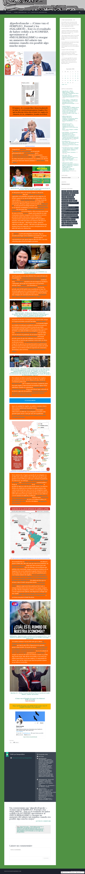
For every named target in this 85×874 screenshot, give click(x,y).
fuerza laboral (48, 765)
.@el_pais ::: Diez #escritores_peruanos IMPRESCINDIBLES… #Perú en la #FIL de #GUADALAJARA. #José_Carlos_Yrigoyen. (70, 157)
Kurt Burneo (46, 769)
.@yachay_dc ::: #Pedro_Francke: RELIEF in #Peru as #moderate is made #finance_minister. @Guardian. (30, 693)
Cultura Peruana (70, 196)
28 (67, 82)
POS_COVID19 (68, 223)
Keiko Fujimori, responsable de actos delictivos (69, 210)
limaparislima (42, 5)
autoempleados (42, 759)
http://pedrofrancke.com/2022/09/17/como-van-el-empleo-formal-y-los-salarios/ (30, 706)
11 (77, 76)
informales (41, 768)
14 (67, 78)
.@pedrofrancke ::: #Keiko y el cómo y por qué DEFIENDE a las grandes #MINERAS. (30, 272)
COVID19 (64, 196)
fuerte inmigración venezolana (43, 765)
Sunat (52, 776)
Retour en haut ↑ (76, 871)
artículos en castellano (66, 194)
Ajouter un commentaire (43, 821)
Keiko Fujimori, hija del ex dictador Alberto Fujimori (68, 207)
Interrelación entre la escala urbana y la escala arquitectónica (69, 203)
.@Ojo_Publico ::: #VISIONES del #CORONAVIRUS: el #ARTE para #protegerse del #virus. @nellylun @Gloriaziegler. (70, 101)
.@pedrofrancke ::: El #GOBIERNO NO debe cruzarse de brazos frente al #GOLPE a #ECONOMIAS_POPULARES (30, 189)
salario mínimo (49, 773)
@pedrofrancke (42, 758)
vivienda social (69, 225)
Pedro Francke (30, 700)
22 (70, 80)
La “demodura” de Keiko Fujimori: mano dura (69, 213)
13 (65, 78)
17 (75, 78)
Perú (63, 223)
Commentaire (46, 858)
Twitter (8, 12)
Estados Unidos (65, 200)
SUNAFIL (47, 776)
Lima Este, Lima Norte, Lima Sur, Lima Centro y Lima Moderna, (69, 217)
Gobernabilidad (42, 766)
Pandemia (49, 771)
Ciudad (73, 194)
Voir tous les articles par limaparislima (22, 757)
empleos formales (47, 763)
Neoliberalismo (42, 771)
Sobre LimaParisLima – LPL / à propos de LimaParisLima (30, 12)
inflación (49, 766)
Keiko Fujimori (65, 205)
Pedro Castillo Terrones (71, 221)
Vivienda (63, 225)
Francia (70, 200)
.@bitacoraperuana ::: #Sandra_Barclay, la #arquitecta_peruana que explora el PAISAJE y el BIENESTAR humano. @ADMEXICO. (70, 118)
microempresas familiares (45, 770)
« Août (62, 84)
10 (75, 76)
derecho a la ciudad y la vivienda (68, 198)
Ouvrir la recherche (79, 12)
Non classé (41, 756)
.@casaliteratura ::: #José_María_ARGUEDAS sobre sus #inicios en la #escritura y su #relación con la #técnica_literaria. (70, 143)
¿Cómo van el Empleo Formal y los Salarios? (30, 698)
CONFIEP (46, 760)
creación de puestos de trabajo (46, 761)
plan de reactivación (44, 773)
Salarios (41, 775)
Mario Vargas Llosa (65, 219)
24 (75, 80)
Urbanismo (75, 223)
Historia (75, 200)
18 (77, 78)
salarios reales (46, 775)
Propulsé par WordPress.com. (12, 871)
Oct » (66, 84)
